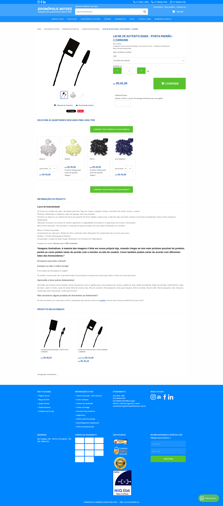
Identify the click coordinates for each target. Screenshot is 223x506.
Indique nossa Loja (46, 411)
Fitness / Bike (144, 19)
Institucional (44, 391)
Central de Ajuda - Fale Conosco (89, 396)
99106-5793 (160, 2)
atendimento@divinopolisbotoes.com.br (129, 406)
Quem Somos (44, 403)
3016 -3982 (142, 2)
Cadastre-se (181, 7)
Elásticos (72, 19)
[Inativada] (130, 483)
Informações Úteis (84, 391)
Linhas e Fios (57, 19)
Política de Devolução (85, 427)
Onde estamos (44, 407)
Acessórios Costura (90, 19)
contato (102, 300)
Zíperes (107, 19)
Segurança (81, 415)
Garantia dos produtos (86, 411)
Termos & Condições (85, 403)
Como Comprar (83, 399)
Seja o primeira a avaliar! (122, 52)
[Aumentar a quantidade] (141, 70)
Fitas (132, 19)
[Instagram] (38, 2)
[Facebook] (41, 2)
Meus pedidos (170, 7)
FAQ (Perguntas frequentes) (88, 423)
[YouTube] (159, 397)
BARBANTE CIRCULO (163, 19)
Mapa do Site (44, 399)
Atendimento (158, 7)
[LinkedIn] (44, 2)
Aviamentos (120, 19)
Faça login (94, 6)
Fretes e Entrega (83, 407)
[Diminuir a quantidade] (117, 70)
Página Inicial (44, 396)
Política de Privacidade (86, 419)
